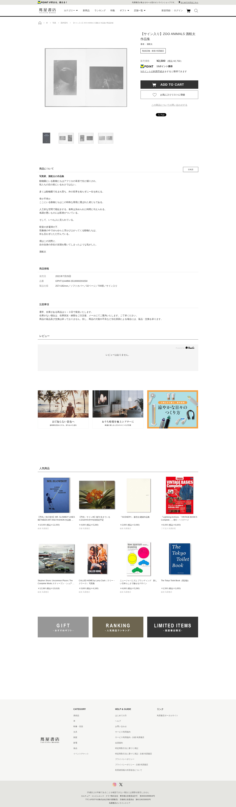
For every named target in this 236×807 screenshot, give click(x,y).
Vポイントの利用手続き (152, 71)
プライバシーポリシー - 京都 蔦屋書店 (131, 765)
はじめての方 (121, 715)
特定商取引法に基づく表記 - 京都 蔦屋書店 (133, 754)
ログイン (178, 10)
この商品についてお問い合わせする (169, 105)
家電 (75, 743)
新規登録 (166, 10)
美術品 (76, 715)
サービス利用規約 (123, 732)
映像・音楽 (78, 726)
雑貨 (75, 737)
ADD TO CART (170, 84)
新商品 (86, 10)
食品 (75, 748)
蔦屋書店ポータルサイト (167, 715)
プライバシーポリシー (124, 759)
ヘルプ (118, 721)
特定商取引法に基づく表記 (126, 748)
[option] (86, 76)
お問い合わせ (121, 726)
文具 (75, 732)
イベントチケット (81, 754)
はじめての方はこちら (189, 2)
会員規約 (119, 743)
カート (189, 12)
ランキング (100, 10)
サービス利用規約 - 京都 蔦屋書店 (129, 737)
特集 (112, 10)
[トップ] (40, 23)
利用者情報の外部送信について (128, 770)
